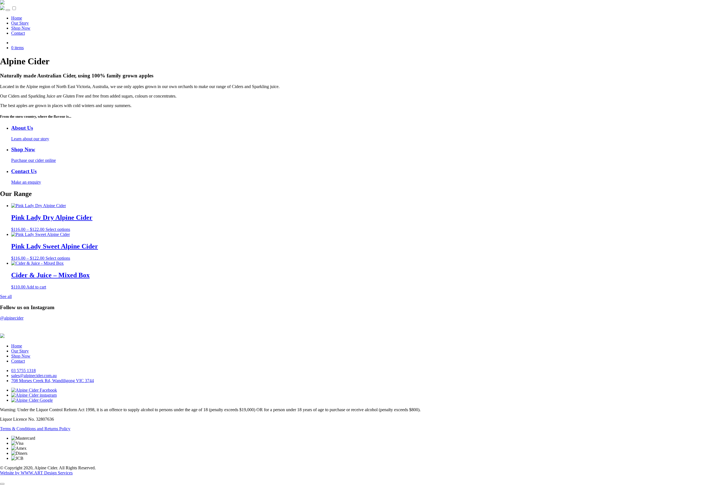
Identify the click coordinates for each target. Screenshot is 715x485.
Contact (18, 33)
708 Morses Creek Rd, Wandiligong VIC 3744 (52, 380)
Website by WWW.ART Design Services (36, 472)
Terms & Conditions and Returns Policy (35, 428)
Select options (58, 229)
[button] (14, 8)
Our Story (20, 23)
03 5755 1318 (23, 370)
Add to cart (36, 287)
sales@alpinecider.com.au (34, 375)
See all (6, 296)
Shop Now (20, 28)
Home (16, 18)
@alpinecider (11, 318)
